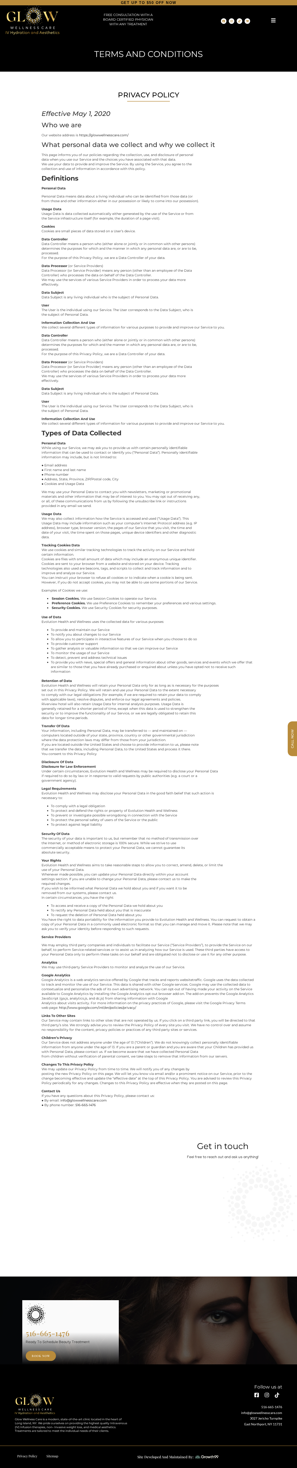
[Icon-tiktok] (277, 1395)
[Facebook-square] (223, 21)
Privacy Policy (27, 1456)
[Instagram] (231, 21)
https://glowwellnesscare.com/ (104, 135)
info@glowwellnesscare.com (83, 1100)
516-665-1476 (85, 1105)
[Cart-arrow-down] (247, 21)
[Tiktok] (239, 21)
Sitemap (52, 1456)
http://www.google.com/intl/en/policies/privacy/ (97, 1008)
